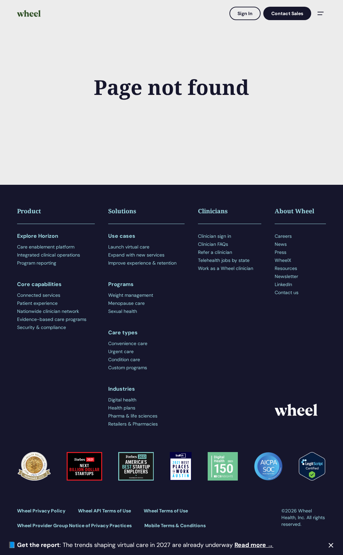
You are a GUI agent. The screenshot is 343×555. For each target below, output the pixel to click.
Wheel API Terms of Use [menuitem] (104, 511)
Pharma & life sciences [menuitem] (132, 416)
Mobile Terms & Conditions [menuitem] (175, 525)
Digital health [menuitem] (122, 400)
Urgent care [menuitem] (121, 351)
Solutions (122, 211)
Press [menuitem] (280, 252)
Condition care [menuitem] (124, 359)
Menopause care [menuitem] (126, 303)
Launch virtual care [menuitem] (128, 247)
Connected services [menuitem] (38, 295)
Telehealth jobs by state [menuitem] (224, 260)
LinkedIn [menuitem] (283, 284)
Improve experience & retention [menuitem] (142, 263)
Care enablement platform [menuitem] (45, 247)
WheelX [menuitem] (283, 260)
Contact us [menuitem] (286, 292)
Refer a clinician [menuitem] (215, 252)
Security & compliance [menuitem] (41, 327)
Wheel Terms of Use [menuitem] (166, 511)
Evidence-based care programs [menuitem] (51, 319)
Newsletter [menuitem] (286, 276)
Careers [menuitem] (283, 236)
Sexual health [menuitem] (122, 311)
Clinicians (213, 211)
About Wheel (294, 211)
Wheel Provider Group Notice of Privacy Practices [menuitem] (74, 525)
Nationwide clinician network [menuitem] (48, 311)
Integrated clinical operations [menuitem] (48, 255)
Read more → (253, 545)
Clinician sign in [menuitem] (214, 236)
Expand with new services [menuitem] (136, 255)
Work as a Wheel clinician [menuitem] (225, 268)
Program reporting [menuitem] (36, 263)
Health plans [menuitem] (121, 408)
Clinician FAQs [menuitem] (213, 244)
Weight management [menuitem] (130, 295)
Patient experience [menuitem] (37, 303)
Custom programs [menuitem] (127, 368)
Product (29, 211)
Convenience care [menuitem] (127, 343)
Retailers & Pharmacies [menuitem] (133, 424)
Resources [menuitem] (286, 268)
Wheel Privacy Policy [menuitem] (41, 511)
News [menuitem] (281, 244)
